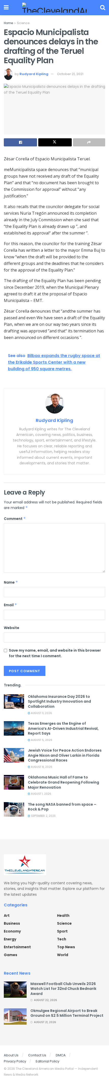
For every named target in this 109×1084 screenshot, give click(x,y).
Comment (15, 518)
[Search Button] (102, 7)
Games (10, 954)
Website (11, 627)
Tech (61, 939)
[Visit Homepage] (54, 8)
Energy (10, 939)
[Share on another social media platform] (89, 142)
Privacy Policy (15, 1061)
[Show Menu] (6, 7)
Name (11, 582)
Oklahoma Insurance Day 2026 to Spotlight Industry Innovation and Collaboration (59, 701)
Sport (62, 931)
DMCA (61, 1055)
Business (12, 923)
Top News (66, 947)
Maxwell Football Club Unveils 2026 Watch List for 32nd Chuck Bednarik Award (63, 988)
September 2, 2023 (43, 816)
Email (10, 604)
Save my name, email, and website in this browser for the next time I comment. (55, 653)
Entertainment (17, 947)
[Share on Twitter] (54, 142)
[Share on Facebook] (20, 142)
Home (8, 23)
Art (7, 915)
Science (23, 23)
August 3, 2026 (41, 713)
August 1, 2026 (40, 794)
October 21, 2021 (70, 74)
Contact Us (37, 1055)
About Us (11, 1055)
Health (63, 915)
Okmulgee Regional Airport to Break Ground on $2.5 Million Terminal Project (66, 1013)
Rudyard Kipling (34, 74)
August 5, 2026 (41, 740)
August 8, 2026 (41, 767)
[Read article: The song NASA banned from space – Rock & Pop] (14, 809)
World (62, 954)
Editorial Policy (47, 1061)
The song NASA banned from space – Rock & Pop (62, 807)
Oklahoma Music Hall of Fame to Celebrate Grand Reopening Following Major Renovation (63, 782)
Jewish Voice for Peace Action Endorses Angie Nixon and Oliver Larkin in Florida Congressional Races (65, 755)
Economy (12, 931)
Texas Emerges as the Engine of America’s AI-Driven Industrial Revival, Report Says (63, 728)
